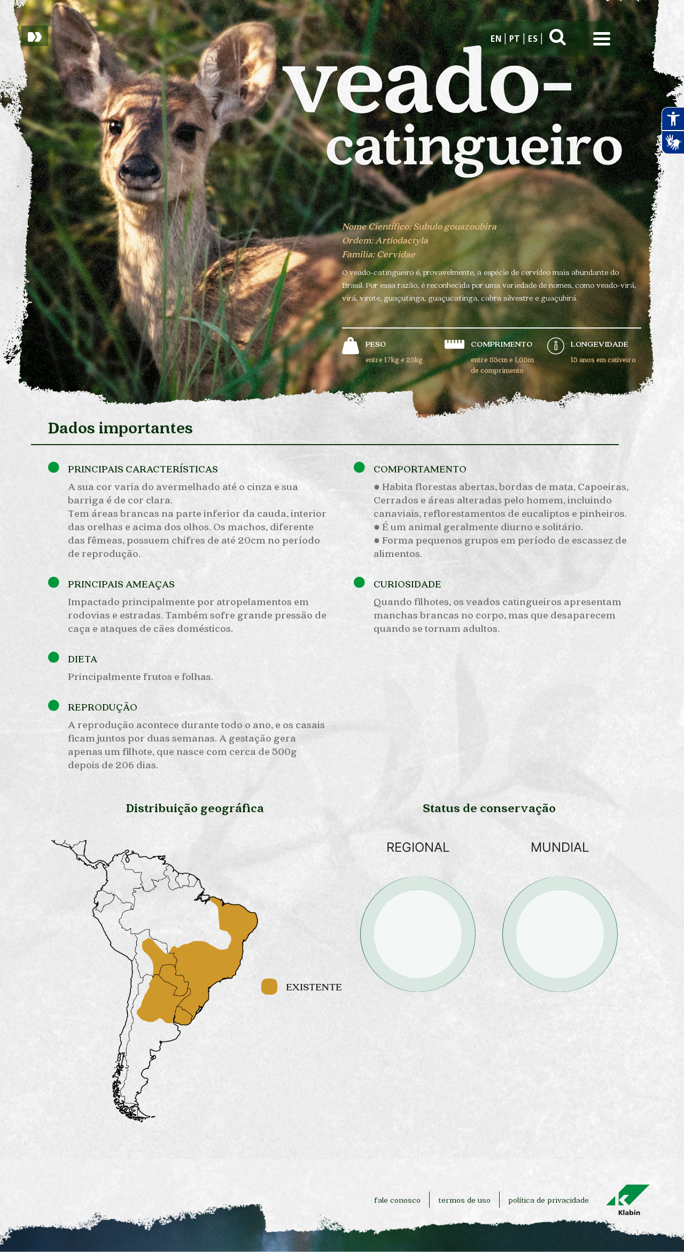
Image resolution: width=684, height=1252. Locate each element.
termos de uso (464, 1199)
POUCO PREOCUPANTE (418, 1013)
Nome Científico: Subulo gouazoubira (419, 226)
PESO (376, 343)
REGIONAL (418, 847)
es (533, 39)
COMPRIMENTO (501, 343)
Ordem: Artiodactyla (385, 240)
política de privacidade (548, 1199)
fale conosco (397, 1199)
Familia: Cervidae (378, 253)
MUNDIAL (560, 847)
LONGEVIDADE (599, 343)
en (496, 39)
